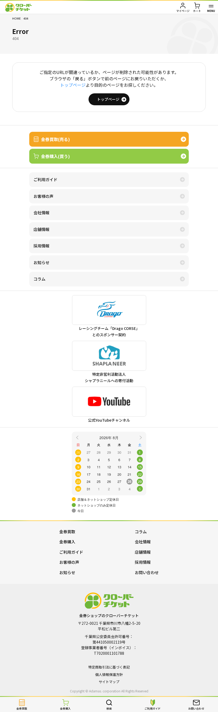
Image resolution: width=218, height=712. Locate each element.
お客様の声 (43, 196)
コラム (39, 279)
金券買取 (67, 531)
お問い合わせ (147, 572)
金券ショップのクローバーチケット (18, 7)
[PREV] (78, 437)
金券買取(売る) (55, 139)
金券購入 (67, 541)
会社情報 (41, 212)
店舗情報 (41, 229)
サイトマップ (109, 681)
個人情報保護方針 (109, 674)
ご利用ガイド (45, 179)
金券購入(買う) (55, 156)
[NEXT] (140, 437)
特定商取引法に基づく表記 (109, 667)
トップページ (73, 85)
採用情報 (41, 245)
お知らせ (41, 262)
